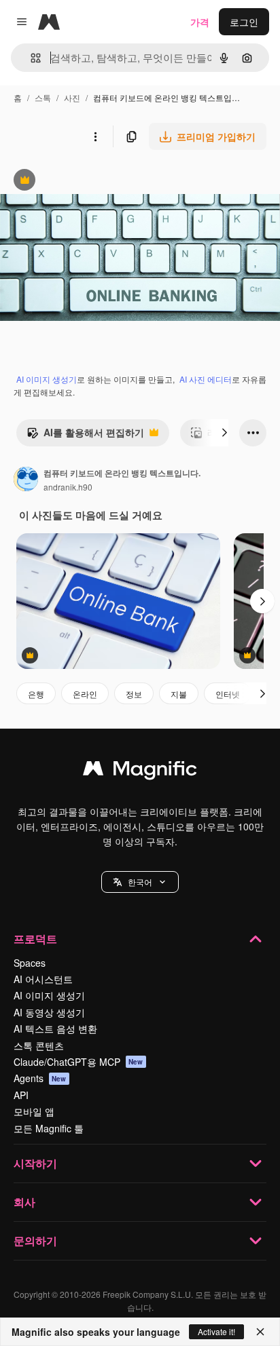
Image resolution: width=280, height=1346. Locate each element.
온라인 (85, 693)
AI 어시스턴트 (43, 979)
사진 (72, 97)
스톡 (43, 97)
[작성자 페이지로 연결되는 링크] (26, 480)
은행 (36, 693)
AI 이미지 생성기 (46, 379)
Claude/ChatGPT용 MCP (78, 1062)
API (21, 1095)
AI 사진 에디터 (205, 379)
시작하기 (35, 1163)
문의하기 (35, 1240)
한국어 (140, 881)
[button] (140, 882)
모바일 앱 (34, 1111)
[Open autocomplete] (30, 58)
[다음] (224, 432)
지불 (179, 693)
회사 (24, 1202)
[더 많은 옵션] (95, 136)
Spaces (30, 962)
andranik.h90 (67, 487)
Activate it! (216, 1331)
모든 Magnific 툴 (49, 1128)
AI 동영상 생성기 (49, 1012)
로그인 (244, 21)
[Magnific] (140, 771)
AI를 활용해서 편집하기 (85, 435)
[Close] (260, 1332)
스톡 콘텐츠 (39, 1045)
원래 (78, 181)
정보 (134, 693)
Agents (40, 1078)
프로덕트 (35, 938)
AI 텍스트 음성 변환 (55, 1028)
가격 (199, 21)
